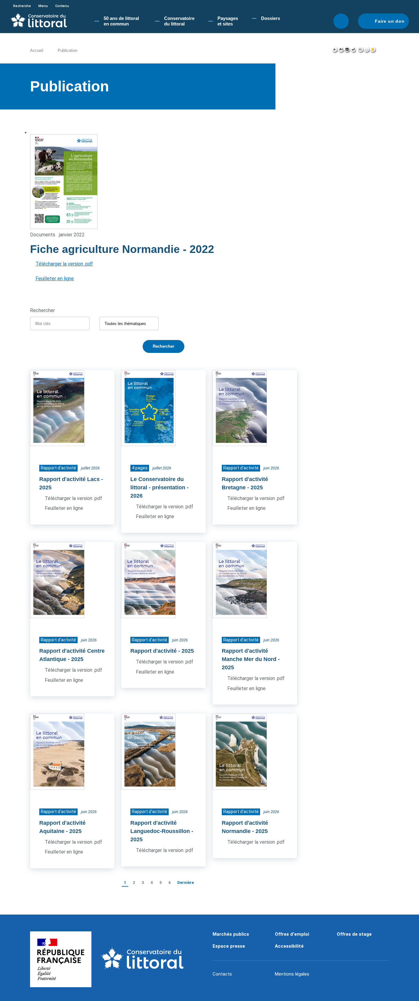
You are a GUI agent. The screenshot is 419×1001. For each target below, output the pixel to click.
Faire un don (390, 21)
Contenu (62, 6)
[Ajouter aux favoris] (373, 50)
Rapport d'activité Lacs (69, 479)
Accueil (36, 50)
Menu (43, 6)
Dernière (185, 882)
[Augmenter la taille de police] (341, 50)
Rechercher (341, 21)
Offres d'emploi (292, 934)
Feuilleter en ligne (55, 278)
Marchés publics (231, 934)
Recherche (22, 6)
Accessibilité (289, 946)
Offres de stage (354, 934)
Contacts (222, 974)
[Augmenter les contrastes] (347, 50)
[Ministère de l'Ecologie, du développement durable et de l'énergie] (60, 959)
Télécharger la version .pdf (64, 264)
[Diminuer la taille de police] (335, 50)
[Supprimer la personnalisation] (353, 50)
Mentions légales (292, 974)
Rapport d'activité (153, 651)
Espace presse (229, 946)
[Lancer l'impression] (360, 50)
